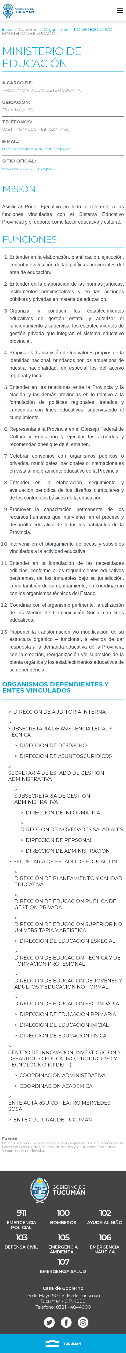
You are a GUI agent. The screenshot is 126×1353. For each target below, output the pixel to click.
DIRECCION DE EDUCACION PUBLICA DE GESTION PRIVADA (65, 904)
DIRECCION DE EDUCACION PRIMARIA (68, 1014)
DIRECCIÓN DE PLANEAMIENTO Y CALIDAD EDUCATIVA (68, 881)
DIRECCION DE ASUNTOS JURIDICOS (66, 756)
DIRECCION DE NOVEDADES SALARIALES (71, 829)
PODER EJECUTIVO (93, 29)
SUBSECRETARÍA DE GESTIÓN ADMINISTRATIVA (52, 799)
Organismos (56, 29)
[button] (120, 10)
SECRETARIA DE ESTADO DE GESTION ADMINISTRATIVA (56, 776)
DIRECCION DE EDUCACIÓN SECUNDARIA (66, 1004)
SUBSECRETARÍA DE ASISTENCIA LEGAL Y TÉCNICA (60, 732)
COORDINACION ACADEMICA (56, 1086)
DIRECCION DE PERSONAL (59, 840)
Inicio (7, 29)
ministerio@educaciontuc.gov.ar (36, 149)
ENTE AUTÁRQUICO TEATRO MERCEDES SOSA (59, 1106)
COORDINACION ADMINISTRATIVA (63, 1075)
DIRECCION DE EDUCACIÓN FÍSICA (63, 1036)
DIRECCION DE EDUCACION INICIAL (64, 1025)
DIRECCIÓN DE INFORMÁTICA (63, 813)
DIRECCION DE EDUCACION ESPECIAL (67, 941)
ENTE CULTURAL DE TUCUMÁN (52, 1120)
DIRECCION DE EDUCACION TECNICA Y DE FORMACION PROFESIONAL (67, 961)
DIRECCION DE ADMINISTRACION (68, 851)
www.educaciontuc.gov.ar (29, 168)
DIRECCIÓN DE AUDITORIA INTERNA (59, 712)
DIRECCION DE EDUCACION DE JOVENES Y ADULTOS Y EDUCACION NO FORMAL (68, 984)
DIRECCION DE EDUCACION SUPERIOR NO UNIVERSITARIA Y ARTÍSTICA (68, 927)
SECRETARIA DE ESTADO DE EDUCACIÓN (65, 862)
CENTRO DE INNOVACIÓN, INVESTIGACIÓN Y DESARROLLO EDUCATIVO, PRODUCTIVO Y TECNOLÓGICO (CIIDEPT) (64, 1059)
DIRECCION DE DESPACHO (53, 745)
